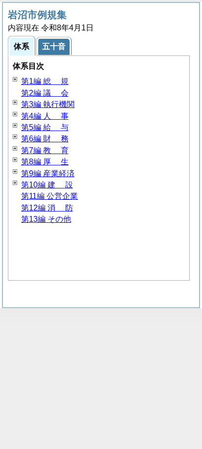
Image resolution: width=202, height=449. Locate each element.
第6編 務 (45, 138)
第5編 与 (45, 127)
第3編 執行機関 (48, 104)
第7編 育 (45, 150)
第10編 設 (47, 185)
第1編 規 (45, 81)
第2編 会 (45, 93)
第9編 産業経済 (48, 173)
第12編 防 (47, 208)
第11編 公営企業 (49, 196)
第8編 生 (45, 162)
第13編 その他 (46, 219)
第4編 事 (45, 116)
